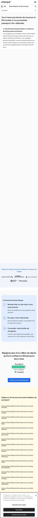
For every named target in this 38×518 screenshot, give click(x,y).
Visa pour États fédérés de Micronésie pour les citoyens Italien (17, 488)
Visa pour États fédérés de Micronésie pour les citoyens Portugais (17, 477)
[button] (19, 10)
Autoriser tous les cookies (19, 514)
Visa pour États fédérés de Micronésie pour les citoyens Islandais (17, 445)
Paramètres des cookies (19, 505)
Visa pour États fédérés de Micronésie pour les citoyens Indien (17, 461)
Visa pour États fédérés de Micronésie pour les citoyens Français (17, 412)
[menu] (35, 2)
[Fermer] (36, 495)
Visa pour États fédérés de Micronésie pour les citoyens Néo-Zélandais (17, 467)
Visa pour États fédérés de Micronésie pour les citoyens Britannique (17, 456)
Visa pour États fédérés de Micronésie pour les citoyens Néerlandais (17, 483)
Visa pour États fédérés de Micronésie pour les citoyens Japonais (17, 417)
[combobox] (19, 10)
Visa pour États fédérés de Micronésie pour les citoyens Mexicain (17, 450)
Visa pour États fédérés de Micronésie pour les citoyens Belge (17, 423)
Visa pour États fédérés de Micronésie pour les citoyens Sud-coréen (17, 434)
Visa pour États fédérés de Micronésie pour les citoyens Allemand (17, 428)
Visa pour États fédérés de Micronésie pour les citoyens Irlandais (17, 472)
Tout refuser (19, 509)
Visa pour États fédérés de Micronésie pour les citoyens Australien (17, 406)
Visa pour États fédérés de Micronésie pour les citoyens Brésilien (17, 439)
